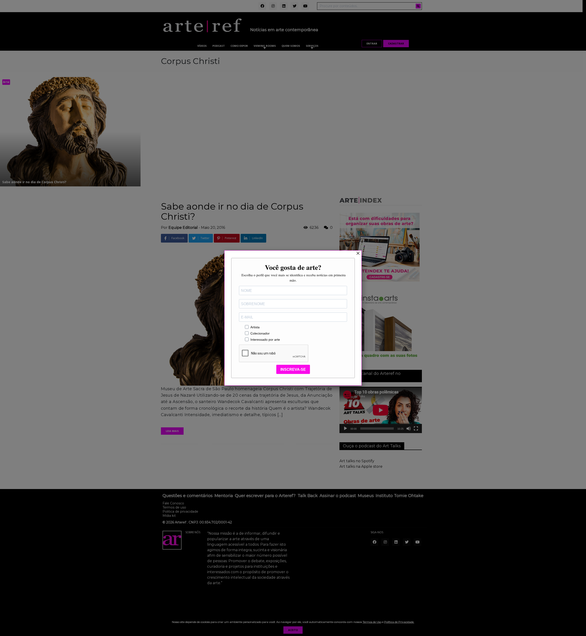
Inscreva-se (293, 369)
